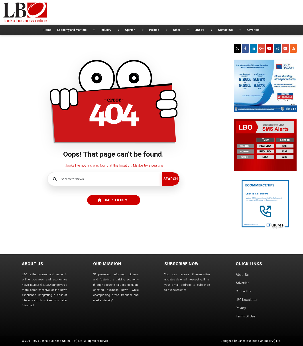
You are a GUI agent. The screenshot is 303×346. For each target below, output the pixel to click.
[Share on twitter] (237, 48)
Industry (105, 29)
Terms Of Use (245, 316)
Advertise (253, 29)
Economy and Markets (72, 29)
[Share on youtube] (269, 48)
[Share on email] (285, 48)
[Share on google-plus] (261, 48)
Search (170, 179)
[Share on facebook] (245, 48)
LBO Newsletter (247, 299)
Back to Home (117, 200)
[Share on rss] (293, 48)
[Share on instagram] (277, 48)
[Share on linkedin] (253, 48)
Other (176, 29)
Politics (154, 29)
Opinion (130, 29)
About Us (242, 274)
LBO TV (199, 29)
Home (47, 29)
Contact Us (225, 29)
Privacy (241, 308)
